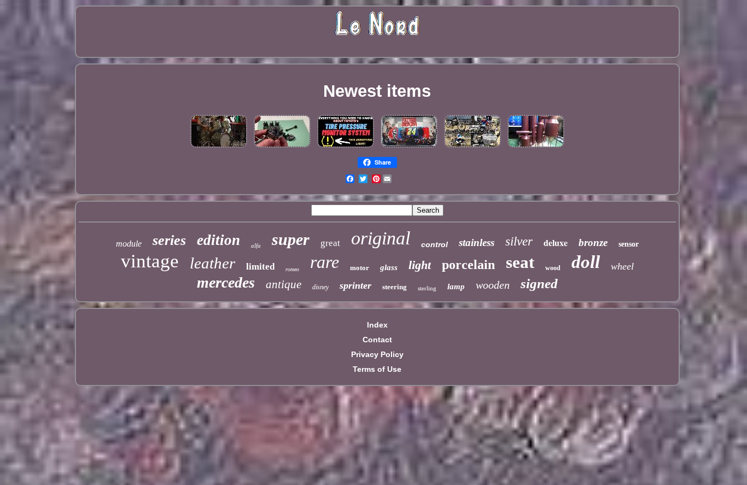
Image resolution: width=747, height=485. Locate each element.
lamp (456, 286)
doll (585, 262)
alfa (256, 245)
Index (377, 324)
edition (218, 240)
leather (212, 263)
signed (539, 283)
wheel (622, 266)
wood (553, 268)
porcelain (468, 265)
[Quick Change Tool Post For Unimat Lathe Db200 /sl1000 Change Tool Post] (282, 147)
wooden (493, 285)
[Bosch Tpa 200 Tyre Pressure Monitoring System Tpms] (345, 147)
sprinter (355, 285)
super (291, 239)
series (169, 240)
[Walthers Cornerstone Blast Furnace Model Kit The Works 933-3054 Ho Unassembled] (536, 147)
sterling (427, 288)
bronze (593, 242)
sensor (628, 244)
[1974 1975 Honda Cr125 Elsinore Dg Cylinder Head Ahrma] (472, 147)
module (129, 243)
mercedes (226, 282)
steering (394, 287)
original (380, 238)
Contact (377, 339)
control (434, 244)
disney (320, 287)
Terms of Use (377, 369)
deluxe (556, 242)
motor (359, 268)
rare (324, 262)
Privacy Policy (377, 354)
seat (520, 262)
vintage (150, 261)
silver (519, 241)
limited (260, 266)
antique (283, 284)
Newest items (377, 91)
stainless (476, 242)
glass (389, 267)
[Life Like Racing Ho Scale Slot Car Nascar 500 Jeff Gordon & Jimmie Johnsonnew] (409, 147)
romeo (292, 269)
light (419, 265)
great (330, 243)
